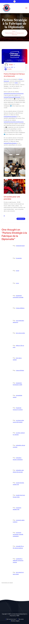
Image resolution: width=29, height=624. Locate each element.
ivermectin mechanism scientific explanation (18, 534)
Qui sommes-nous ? (12, 619)
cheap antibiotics (20, 308)
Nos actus (21, 619)
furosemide (19, 258)
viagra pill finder (20, 370)
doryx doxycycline (20, 333)
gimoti (17, 270)
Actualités (9, 69)
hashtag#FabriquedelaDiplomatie (12, 97)
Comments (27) (21, 218)
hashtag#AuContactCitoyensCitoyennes (14, 93)
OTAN (16, 82)
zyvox (17, 283)
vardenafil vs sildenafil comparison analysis (18, 560)
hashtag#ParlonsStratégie (10, 116)
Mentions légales (15, 620)
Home (13, 31)
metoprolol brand (20, 245)
